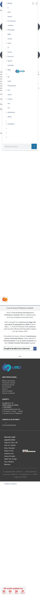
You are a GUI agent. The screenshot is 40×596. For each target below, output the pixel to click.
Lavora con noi (8, 413)
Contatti (20, 411)
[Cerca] (34, 146)
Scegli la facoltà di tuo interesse (17, 349)
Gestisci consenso (10, 484)
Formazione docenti (8, 385)
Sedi (13, 411)
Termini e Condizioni (8, 393)
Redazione (18, 413)
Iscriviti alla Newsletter (9, 425)
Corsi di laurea (6, 387)
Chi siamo (6, 411)
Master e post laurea (8, 381)
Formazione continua (8, 383)
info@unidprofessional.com (11, 409)
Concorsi (5, 389)
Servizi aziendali (7, 391)
